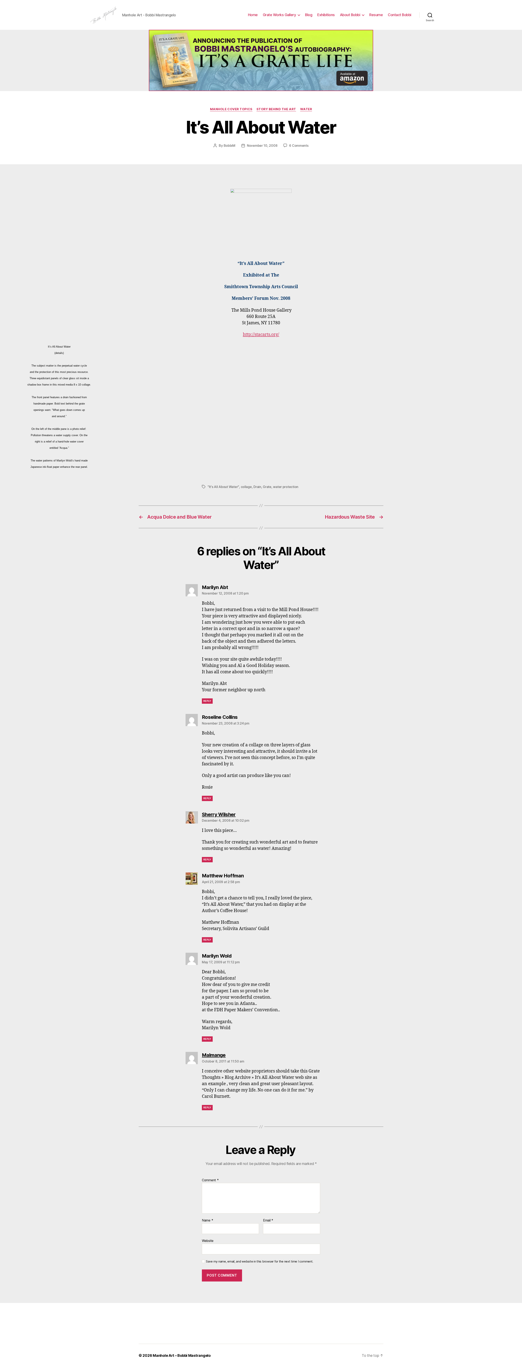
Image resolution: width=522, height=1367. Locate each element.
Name (207, 1220)
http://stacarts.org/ (261, 334)
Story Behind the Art (276, 109)
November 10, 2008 (262, 145)
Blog (308, 15)
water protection (285, 487)
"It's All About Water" (223, 487)
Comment (210, 1180)
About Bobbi (350, 15)
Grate (267, 487)
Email (268, 1220)
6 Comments (298, 145)
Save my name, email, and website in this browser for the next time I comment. (259, 1261)
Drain (257, 487)
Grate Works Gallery (279, 15)
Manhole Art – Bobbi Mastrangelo (182, 1355)
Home (253, 15)
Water (306, 109)
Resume (376, 15)
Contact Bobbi (399, 15)
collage (246, 487)
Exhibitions (326, 15)
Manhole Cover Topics (231, 109)
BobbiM (229, 145)
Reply (207, 700)
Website (207, 1241)
